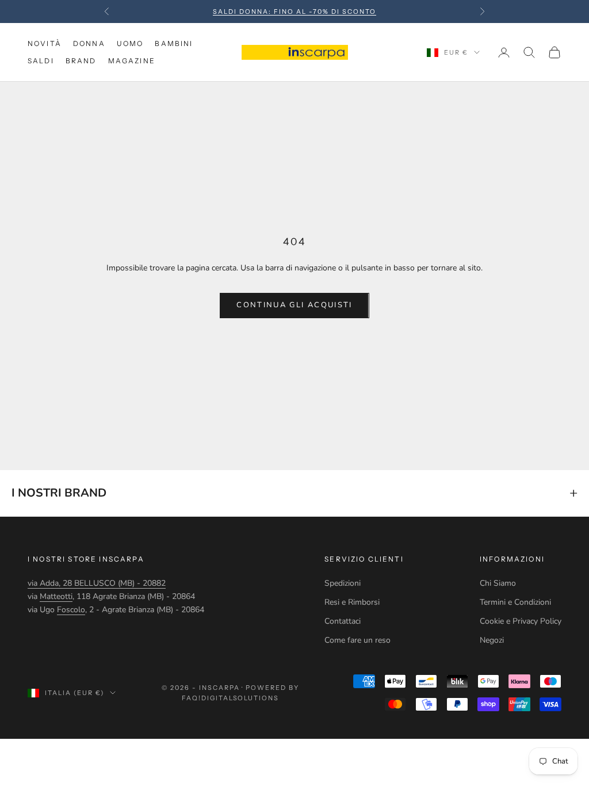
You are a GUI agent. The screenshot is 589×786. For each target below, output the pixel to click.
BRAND (81, 60)
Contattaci (342, 621)
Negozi (492, 640)
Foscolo (71, 609)
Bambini (174, 43)
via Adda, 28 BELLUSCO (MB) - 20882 (97, 583)
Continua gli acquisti (294, 305)
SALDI (41, 60)
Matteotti (56, 596)
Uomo (130, 43)
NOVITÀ (45, 43)
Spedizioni (342, 583)
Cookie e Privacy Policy (520, 621)
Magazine (131, 60)
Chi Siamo (498, 583)
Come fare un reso (357, 640)
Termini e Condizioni (515, 602)
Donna (89, 43)
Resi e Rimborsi (352, 602)
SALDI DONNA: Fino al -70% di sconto (294, 11)
